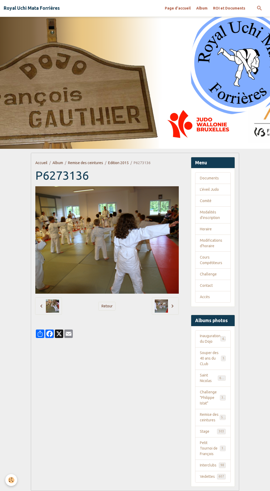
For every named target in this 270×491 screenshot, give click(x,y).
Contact (206, 285)
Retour (107, 306)
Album (202, 8)
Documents (209, 178)
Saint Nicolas (212, 378)
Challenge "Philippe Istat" (213, 397)
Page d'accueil (178, 8)
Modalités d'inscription (210, 215)
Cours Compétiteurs (211, 260)
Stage (212, 431)
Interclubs (212, 465)
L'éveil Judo (209, 189)
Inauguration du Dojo (213, 339)
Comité (205, 201)
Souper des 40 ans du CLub (213, 358)
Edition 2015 (118, 163)
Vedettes (212, 476)
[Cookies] (11, 480)
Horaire (206, 229)
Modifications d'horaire (211, 243)
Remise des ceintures (85, 163)
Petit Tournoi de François (213, 448)
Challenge (208, 274)
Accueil (41, 163)
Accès (205, 297)
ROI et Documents (229, 8)
